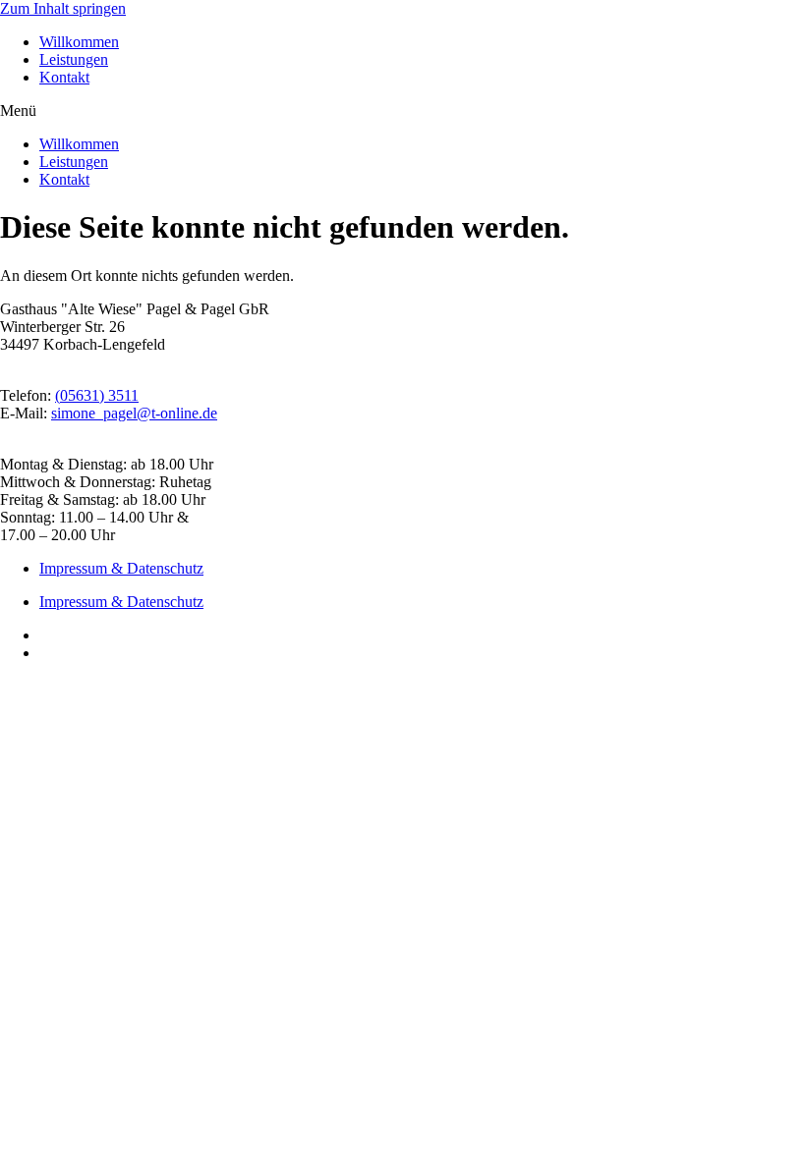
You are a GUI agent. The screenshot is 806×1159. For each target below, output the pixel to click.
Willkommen (79, 41)
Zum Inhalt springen (63, 8)
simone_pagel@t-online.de (134, 413)
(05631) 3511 (97, 395)
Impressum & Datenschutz (121, 568)
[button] (403, 111)
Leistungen (73, 59)
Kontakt (64, 77)
